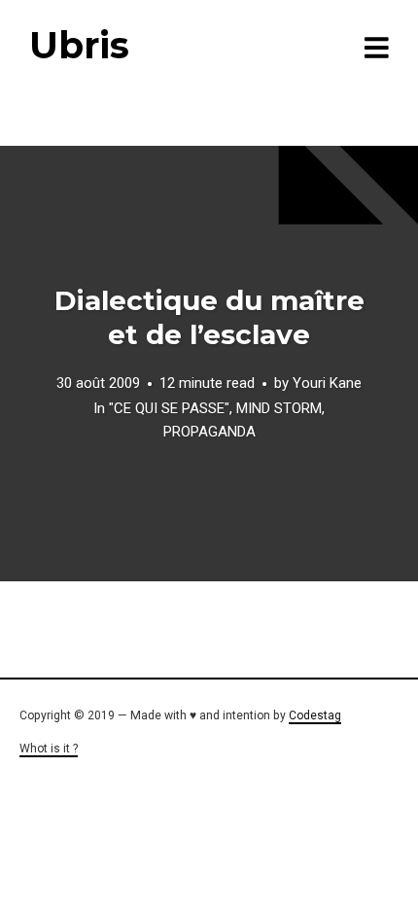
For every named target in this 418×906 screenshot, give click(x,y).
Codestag (315, 715)
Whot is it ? (48, 748)
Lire (209, 363)
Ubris (79, 45)
